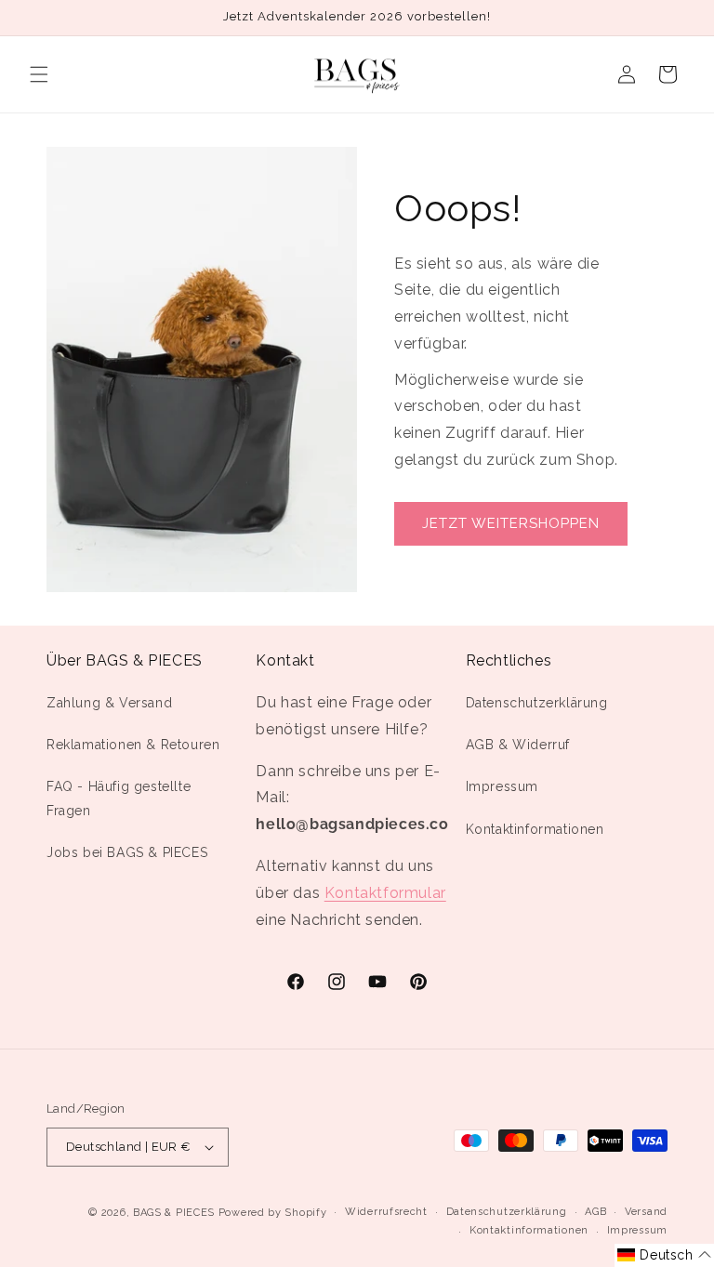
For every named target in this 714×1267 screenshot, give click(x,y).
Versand (646, 1212)
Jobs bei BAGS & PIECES (126, 852)
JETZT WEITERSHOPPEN (511, 523)
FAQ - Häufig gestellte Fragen (118, 798)
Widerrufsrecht (386, 1212)
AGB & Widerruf (518, 744)
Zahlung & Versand (109, 702)
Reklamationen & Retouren (132, 744)
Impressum (502, 786)
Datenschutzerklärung (537, 702)
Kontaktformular (385, 893)
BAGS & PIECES (174, 1213)
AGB (595, 1212)
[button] (39, 74)
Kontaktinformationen (535, 829)
